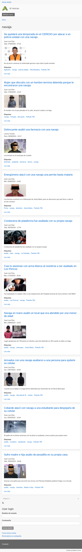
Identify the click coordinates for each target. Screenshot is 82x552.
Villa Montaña (35, 70)
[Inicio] (6, 8)
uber (11, 253)
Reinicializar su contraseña (11, 536)
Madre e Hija (28, 487)
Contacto (5, 544)
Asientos (19, 487)
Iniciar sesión (6, 2)
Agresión (7, 70)
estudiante (21, 442)
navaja (14, 70)
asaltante (15, 162)
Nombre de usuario (9, 513)
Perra (6, 208)
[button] (8, 14)
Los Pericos (14, 300)
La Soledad (25, 253)
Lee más (7, 74)
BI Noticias (14, 8)
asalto (6, 253)
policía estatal (23, 70)
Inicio (4, 20)
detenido (7, 162)
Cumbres (13, 442)
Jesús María (28, 208)
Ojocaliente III (21, 395)
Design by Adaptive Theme (73, 550)
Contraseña (6, 520)
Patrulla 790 (45, 70)
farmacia (23, 162)
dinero (30, 162)
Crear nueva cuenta (9, 533)
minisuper (19, 347)
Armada (13, 117)
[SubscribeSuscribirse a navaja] (3, 502)
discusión (21, 117)
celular (30, 395)
